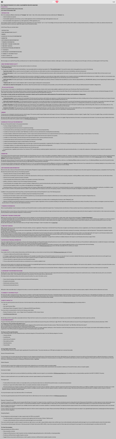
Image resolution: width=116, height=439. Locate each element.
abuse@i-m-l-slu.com (68, 163)
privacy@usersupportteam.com (10, 314)
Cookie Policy (55, 222)
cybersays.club (98, 156)
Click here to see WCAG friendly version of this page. (12, 8)
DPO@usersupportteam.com (31, 118)
